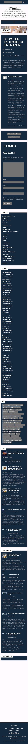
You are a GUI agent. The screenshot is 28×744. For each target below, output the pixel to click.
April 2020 (5, 281)
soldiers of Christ (16, 438)
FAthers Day (6, 229)
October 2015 (6, 350)
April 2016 (5, 337)
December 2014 (6, 368)
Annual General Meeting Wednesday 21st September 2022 (16, 453)
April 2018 (5, 315)
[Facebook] (11, 733)
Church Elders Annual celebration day (14, 634)
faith (4, 227)
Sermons (5, 254)
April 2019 (5, 297)
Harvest (4, 424)
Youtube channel (7, 442)
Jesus (4, 238)
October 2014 (6, 373)
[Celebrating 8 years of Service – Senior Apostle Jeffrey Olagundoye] (4, 469)
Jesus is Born (12, 429)
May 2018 (5, 312)
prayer (17, 433)
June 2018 (5, 310)
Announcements (7, 216)
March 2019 (5, 299)
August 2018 (6, 308)
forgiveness (12, 420)
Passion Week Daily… (13, 137)
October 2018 (6, 303)
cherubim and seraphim (8, 409)
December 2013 (6, 388)
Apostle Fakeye (10, 405)
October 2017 (6, 319)
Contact (17, 730)
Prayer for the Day (8, 252)
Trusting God (6, 440)
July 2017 (5, 326)
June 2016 (5, 335)
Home (6, 728)
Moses (13, 433)
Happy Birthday (17, 422)
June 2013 (5, 393)
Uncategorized (8, 55)
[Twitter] (14, 733)
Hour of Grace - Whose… (14, 133)
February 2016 (6, 341)
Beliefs (4, 218)
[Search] (23, 2)
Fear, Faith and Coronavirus (16, 613)
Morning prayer (6, 433)
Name (5, 179)
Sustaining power (7, 256)
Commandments (6, 413)
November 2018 (6, 301)
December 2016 (6, 330)
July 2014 (5, 379)
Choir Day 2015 (18, 409)
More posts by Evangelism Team (16, 126)
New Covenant (14, 9)
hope (3, 236)
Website (5, 191)
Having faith (11, 424)
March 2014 (5, 386)
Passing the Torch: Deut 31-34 (16, 509)
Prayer (4, 249)
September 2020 (6, 277)
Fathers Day (5, 420)
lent (18, 429)
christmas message (13, 411)
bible (12, 407)
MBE (10, 431)
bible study (17, 407)
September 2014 (6, 375)
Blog (3, 222)
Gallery (4, 234)
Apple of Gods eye (19, 405)
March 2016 (5, 339)
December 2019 (6, 290)
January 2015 (6, 366)
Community (5, 225)
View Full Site (14, 725)
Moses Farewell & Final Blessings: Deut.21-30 (15, 530)
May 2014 (5, 382)
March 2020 (5, 283)
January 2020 (6, 288)
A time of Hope (6, 407)
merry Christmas (16, 431)
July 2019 (5, 295)
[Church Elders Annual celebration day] (4, 743)
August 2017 (6, 324)
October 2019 (6, 292)
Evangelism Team (9, 52)
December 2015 (6, 346)
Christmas (5, 411)
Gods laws (19, 420)
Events (17, 728)
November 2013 (6, 391)
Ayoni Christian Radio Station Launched (14, 489)
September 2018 (6, 306)
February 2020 (6, 286)
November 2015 (6, 348)
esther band (5, 418)
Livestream (5, 431)
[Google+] (16, 733)
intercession (22, 424)
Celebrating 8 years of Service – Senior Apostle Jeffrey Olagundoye (15, 468)
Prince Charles (6, 435)
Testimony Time (7, 258)
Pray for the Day (7, 247)
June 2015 (5, 357)
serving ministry (6, 438)
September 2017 (6, 321)
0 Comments (20, 55)
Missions (5, 245)
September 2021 (6, 274)
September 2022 (6, 272)
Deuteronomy (6, 416)
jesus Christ (5, 429)
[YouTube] (18, 733)
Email (5, 185)
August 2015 (6, 353)
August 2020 (6, 279)
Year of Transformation (16, 440)
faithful (16, 418)
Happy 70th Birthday (7, 422)
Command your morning (17, 413)
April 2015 (5, 359)
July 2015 (5, 355)
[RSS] (9, 733)
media (4, 240)
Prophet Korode (15, 435)
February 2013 (6, 395)
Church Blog (6, 30)
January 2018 (6, 317)
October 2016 (6, 332)
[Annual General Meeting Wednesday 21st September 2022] (4, 454)
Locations (11, 730)
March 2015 (5, 362)
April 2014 (5, 384)
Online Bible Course (13, 574)
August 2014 (6, 377)
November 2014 (6, 370)
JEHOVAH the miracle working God (10, 427)
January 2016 (6, 344)
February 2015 (6, 364)
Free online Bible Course (9, 231)
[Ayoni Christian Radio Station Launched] (4, 491)
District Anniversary (15, 416)
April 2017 (5, 328)
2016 (4, 405)
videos (4, 263)
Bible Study (5, 220)
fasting (20, 418)
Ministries (5, 243)
